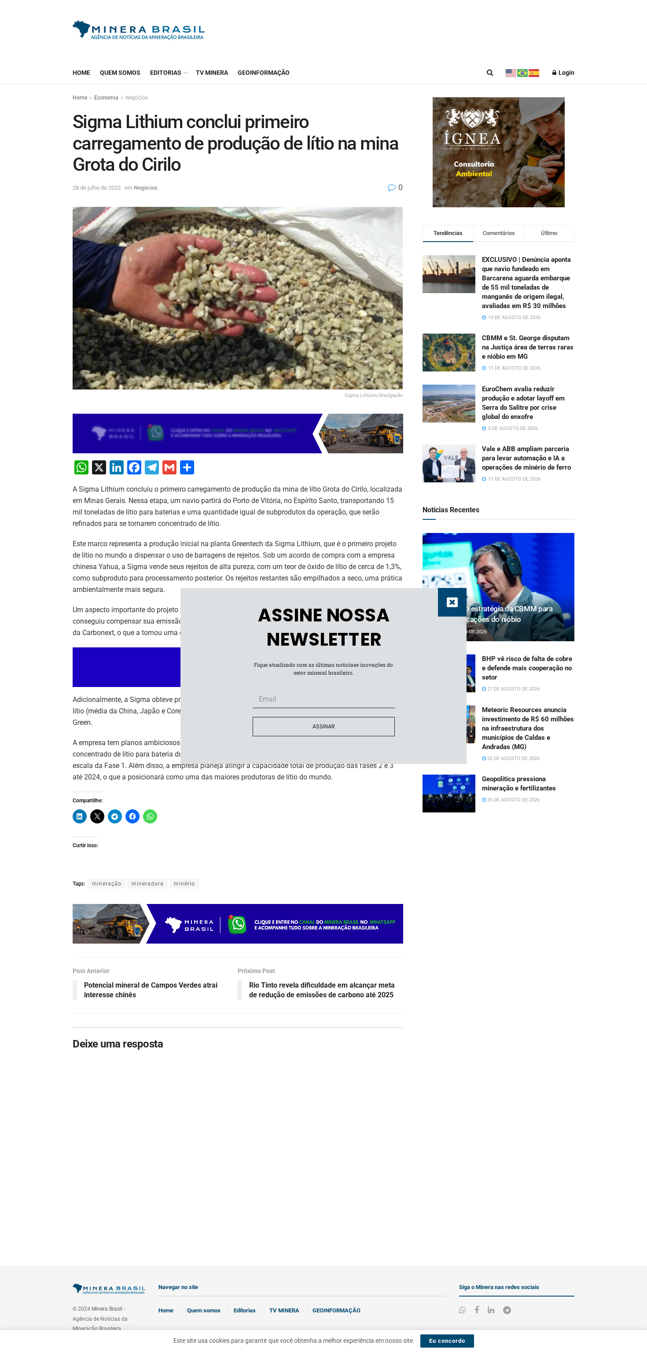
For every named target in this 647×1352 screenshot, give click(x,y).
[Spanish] (534, 72)
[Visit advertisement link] (498, 152)
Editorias (165, 72)
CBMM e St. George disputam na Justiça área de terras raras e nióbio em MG (527, 347)
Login (565, 72)
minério (184, 884)
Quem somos (120, 72)
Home (81, 72)
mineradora (148, 884)
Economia (106, 98)
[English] (511, 72)
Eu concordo (447, 1340)
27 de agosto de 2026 (513, 689)
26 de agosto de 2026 (513, 758)
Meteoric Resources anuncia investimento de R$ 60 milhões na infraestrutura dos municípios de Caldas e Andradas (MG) (528, 728)
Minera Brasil (107, 1309)
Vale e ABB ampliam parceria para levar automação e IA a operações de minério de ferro (526, 458)
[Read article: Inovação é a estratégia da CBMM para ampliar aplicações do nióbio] (498, 587)
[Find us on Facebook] (476, 1310)
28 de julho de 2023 (97, 187)
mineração (106, 884)
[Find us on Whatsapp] (462, 1310)
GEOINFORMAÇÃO (264, 72)
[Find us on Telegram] (507, 1310)
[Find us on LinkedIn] (491, 1310)
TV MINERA (212, 72)
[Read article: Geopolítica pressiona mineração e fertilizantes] (449, 793)
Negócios (136, 98)
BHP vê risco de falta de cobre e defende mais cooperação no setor (527, 668)
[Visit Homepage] (139, 31)
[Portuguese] (523, 72)
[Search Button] (490, 73)
